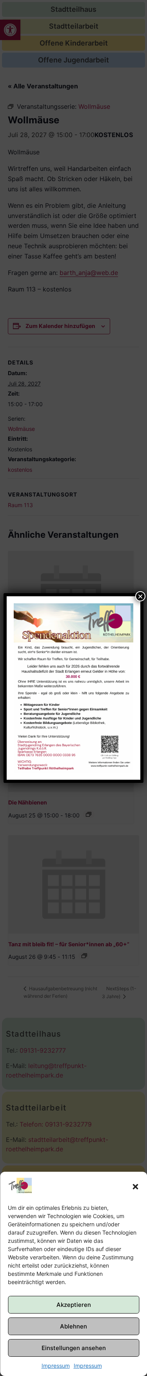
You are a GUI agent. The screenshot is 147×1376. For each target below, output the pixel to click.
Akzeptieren (73, 1304)
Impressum (56, 1365)
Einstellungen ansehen (74, 1348)
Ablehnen (73, 1326)
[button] (135, 1187)
